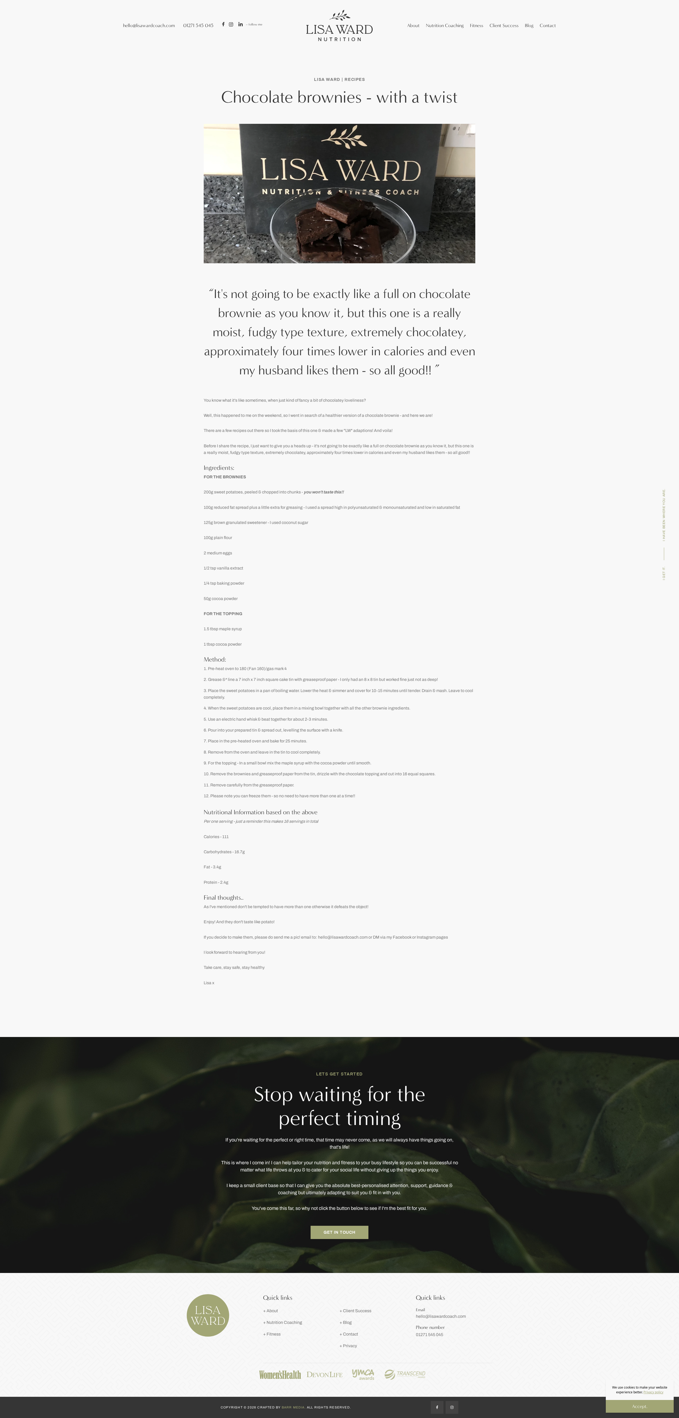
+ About (270, 1310)
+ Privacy (348, 1345)
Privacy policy (653, 1392)
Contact (548, 25)
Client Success (504, 25)
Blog (529, 25)
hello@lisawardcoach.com (149, 25)
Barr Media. (294, 1407)
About (413, 25)
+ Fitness (272, 1334)
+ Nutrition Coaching (282, 1322)
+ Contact (349, 1334)
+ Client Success (355, 1310)
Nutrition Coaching (445, 25)
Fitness (476, 25)
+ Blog (346, 1322)
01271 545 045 (198, 25)
